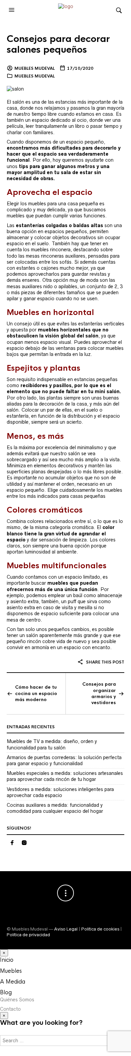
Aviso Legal (66, 929)
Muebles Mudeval (34, 68)
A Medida (12, 981)
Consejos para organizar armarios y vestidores (99, 693)
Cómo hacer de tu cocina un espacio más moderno (36, 693)
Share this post (104, 662)
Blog (6, 992)
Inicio (6, 959)
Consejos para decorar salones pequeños (58, 44)
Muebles (11, 970)
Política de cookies (100, 929)
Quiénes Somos (17, 999)
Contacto (10, 1009)
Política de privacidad (28, 934)
